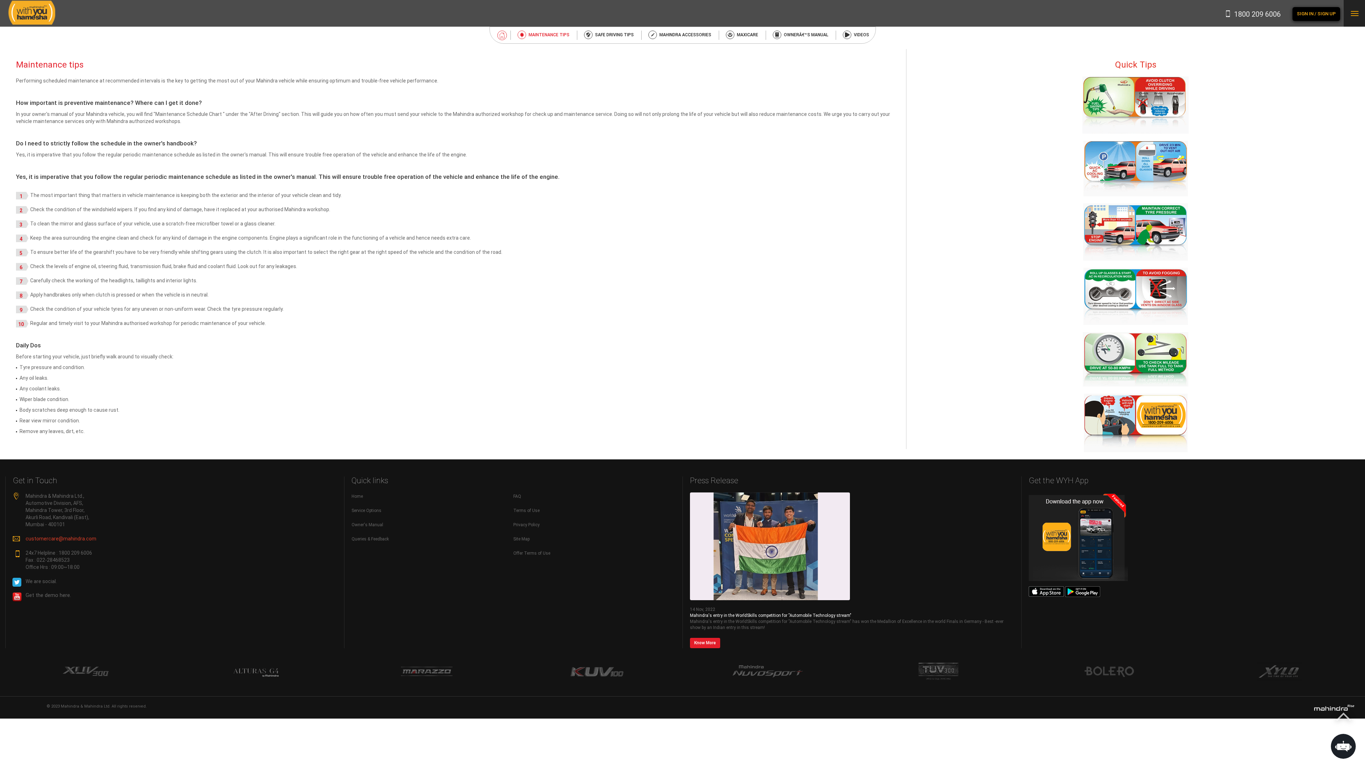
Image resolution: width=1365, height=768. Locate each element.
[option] (85, 671)
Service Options (366, 510)
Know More (705, 642)
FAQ (517, 496)
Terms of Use (526, 510)
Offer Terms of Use (531, 553)
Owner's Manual (367, 524)
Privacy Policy (526, 524)
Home (357, 496)
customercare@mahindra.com (61, 539)
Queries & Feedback (370, 539)
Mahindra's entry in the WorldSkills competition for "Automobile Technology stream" (770, 615)
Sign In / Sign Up (1316, 13)
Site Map (521, 539)
